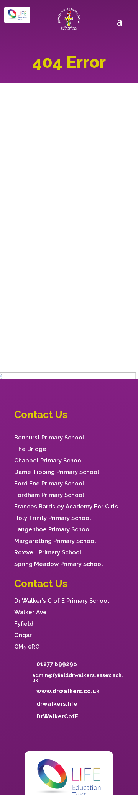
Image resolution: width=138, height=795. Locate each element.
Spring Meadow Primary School (58, 564)
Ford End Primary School (49, 483)
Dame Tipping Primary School (56, 472)
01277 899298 (56, 664)
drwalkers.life (56, 703)
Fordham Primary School (49, 495)
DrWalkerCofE (57, 716)
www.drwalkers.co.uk (68, 691)
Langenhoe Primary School (52, 529)
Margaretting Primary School (55, 541)
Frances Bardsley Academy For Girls (66, 506)
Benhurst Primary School (49, 437)
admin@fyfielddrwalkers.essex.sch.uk (77, 677)
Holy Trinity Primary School (52, 518)
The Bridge (30, 449)
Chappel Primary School (48, 460)
